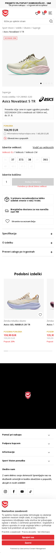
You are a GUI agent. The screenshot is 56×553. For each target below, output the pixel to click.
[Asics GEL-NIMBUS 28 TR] (24, 299)
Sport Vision (8, 27)
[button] (28, 21)
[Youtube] (22, 492)
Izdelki (19, 27)
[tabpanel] (28, 61)
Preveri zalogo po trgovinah (18, 251)
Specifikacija (9, 233)
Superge (36, 27)
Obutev (27, 27)
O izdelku (7, 242)
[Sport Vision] (5, 13)
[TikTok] (30, 492)
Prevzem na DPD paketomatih (32, 3)
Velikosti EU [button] (7, 152)
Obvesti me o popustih (17, 138)
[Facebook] (14, 492)
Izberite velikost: (12, 147)
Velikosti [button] (19, 152)
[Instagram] (5, 492)
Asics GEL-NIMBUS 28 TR (17, 324)
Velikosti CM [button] (31, 152)
